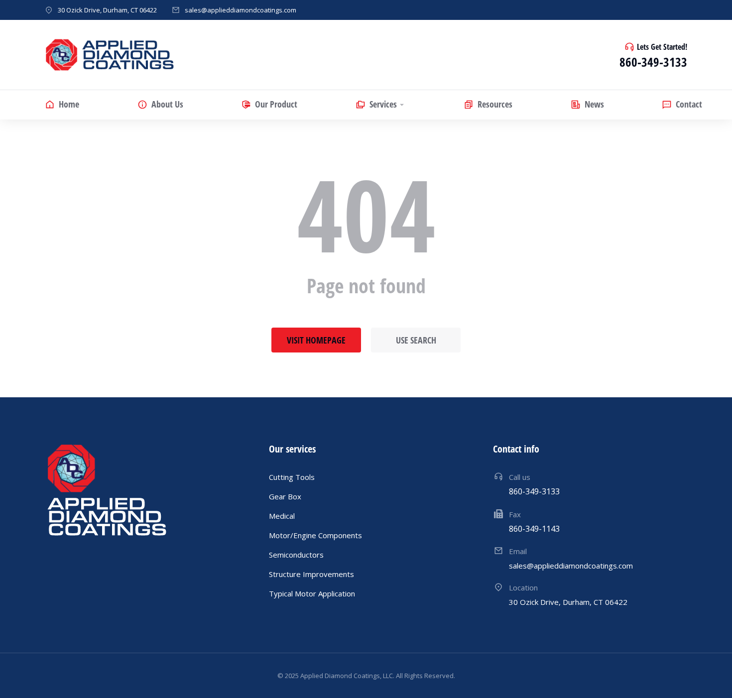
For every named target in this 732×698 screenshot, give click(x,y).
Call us (519, 477)
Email (518, 551)
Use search (416, 340)
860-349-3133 (653, 61)
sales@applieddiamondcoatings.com (240, 9)
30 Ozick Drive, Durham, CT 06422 (107, 9)
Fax (515, 514)
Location (523, 587)
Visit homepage (316, 340)
